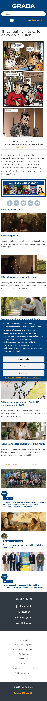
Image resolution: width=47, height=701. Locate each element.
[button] (12, 20)
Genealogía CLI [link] (9, 235)
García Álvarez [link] (38, 144)
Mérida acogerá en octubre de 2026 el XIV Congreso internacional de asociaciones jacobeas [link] (24, 586)
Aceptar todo (23, 359)
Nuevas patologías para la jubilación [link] (21, 319)
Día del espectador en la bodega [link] (19, 277)
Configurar (23, 373)
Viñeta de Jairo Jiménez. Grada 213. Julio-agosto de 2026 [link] (20, 404)
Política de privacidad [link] (31, 377)
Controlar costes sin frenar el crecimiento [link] (23, 443)
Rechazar (23, 366)
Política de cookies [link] (13, 377)
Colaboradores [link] (22, 144)
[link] (23, 6)
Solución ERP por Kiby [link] (23, 693)
